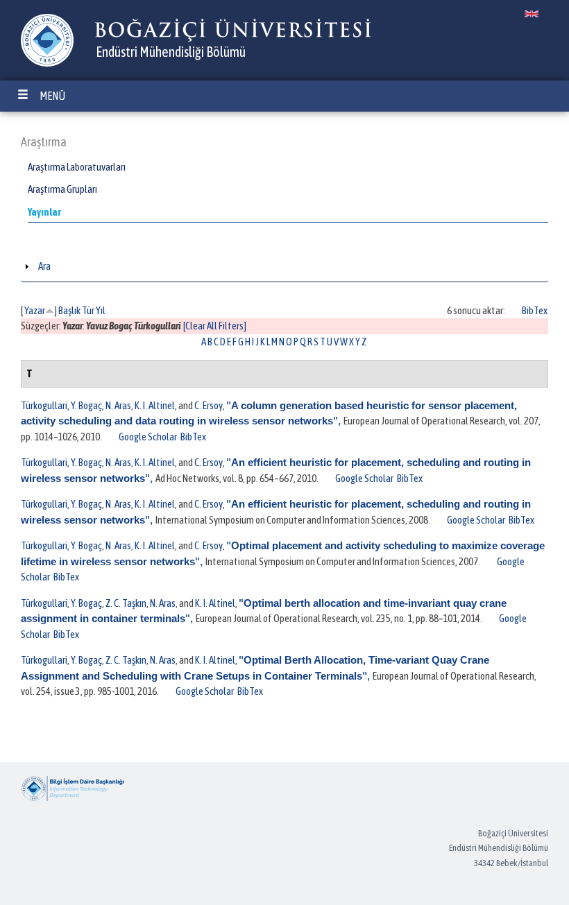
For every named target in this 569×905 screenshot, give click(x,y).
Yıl (100, 310)
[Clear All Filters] (214, 325)
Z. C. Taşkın (125, 603)
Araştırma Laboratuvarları (77, 167)
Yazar (34, 310)
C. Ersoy (208, 405)
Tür (88, 310)
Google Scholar (148, 436)
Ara (44, 266)
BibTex (534, 310)
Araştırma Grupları (62, 189)
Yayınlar (44, 212)
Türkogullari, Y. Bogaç (61, 405)
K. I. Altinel (155, 405)
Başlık (69, 310)
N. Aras (118, 405)
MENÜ (52, 95)
